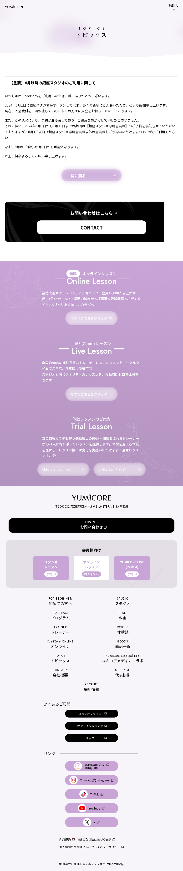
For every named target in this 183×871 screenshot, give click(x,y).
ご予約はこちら (110, 469)
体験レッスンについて (59, 469)
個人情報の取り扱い (72, 847)
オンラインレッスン (91, 568)
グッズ (90, 738)
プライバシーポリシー (105, 847)
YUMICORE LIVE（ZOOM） (132, 568)
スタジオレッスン (51, 568)
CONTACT (92, 227)
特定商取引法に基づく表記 (94, 839)
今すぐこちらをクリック (89, 318)
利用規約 (65, 839)
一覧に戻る (76, 175)
